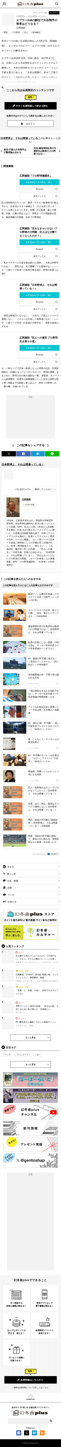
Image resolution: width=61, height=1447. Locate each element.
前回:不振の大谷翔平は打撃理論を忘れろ (15, 151)
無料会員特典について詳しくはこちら (31, 1387)
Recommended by (40, 854)
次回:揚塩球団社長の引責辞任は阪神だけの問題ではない (45, 151)
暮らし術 (11, 874)
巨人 (26, 32)
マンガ (11, 895)
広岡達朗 (26, 499)
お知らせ (12, 901)
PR (57, 684)
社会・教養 (12, 881)
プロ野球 (16, 32)
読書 (10, 888)
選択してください (43, 489)
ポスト (55, 13)
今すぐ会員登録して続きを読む (32, 106)
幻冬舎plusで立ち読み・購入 (39, 182)
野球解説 (36, 32)
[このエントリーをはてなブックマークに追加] (34, 1433)
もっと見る (30, 1037)
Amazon (39, 189)
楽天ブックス (39, 196)
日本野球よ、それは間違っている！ (31, 16)
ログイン (30, 124)
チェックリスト (23, 1055)
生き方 (11, 867)
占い (39, 1055)
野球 (6, 32)
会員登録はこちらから (31, 1380)
